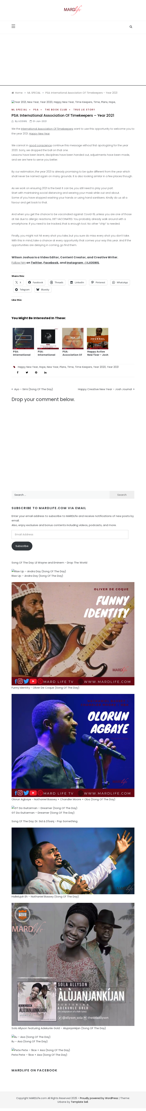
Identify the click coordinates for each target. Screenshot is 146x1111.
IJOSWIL (22, 121)
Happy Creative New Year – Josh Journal (105, 389)
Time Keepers (83, 367)
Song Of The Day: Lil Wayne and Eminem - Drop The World (49, 562)
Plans (63, 367)
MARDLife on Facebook (35, 1070)
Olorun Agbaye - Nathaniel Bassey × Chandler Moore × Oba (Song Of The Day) (63, 799)
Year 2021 (113, 367)
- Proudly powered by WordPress (98, 1098)
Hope (42, 367)
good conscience (40, 145)
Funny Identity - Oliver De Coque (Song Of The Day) (45, 687)
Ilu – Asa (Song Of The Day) (30, 1041)
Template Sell (79, 1102)
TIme (70, 367)
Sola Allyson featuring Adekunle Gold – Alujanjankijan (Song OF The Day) (59, 1028)
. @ (83, 263)
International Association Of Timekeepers (47, 129)
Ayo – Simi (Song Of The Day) (33, 389)
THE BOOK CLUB (56, 109)
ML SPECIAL (19, 109)
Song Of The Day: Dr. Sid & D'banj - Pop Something (44, 821)
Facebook (50, 263)
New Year (52, 367)
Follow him (19, 263)
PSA (36, 109)
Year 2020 (99, 367)
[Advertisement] (73, 61)
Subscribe (21, 546)
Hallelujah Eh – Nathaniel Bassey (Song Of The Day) (45, 896)
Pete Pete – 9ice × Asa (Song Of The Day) (39, 1055)
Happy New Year (39, 133)
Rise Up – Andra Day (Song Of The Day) (37, 576)
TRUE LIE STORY (84, 109)
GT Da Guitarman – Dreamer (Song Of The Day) (43, 813)
